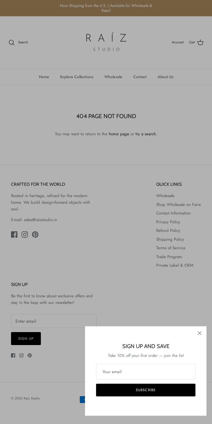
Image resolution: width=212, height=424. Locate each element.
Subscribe (145, 390)
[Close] (200, 333)
